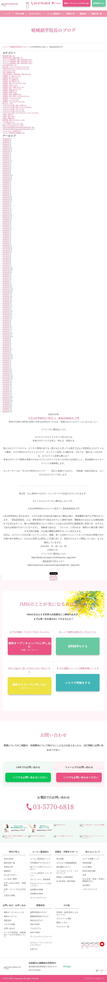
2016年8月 (6, 276)
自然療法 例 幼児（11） (11, 77)
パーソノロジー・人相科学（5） (12, 131)
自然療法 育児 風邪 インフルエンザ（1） (16, 96)
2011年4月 (6, 389)
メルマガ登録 (9, 924)
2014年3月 (6, 327)
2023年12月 (6, 160)
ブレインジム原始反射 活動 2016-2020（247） (17, 61)
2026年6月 (6, 140)
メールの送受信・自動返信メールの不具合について (15, 934)
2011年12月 (6, 375)
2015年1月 (6, 309)
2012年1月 (6, 373)
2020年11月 (6, 215)
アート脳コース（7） (9, 121)
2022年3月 (6, 192)
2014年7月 (6, 320)
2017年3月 (6, 263)
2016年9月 (6, 274)
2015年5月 (6, 301)
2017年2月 (6, 265)
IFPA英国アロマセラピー (40, 863)
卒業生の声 (8, 867)
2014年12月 (6, 311)
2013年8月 (6, 340)
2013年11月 (6, 334)
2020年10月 (6, 217)
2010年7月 (6, 406)
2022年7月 (6, 184)
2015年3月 (6, 305)
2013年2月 (6, 351)
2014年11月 (6, 312)
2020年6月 (6, 225)
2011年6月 (6, 386)
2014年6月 (6, 322)
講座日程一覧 (9, 863)
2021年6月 (6, 204)
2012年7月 (6, 364)
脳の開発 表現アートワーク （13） (14, 120)
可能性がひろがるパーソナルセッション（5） (16, 68)
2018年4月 (6, 239)
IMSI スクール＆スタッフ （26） (13, 125)
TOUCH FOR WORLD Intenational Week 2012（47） (19, 129)
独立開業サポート (63, 867)
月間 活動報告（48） (9, 72)
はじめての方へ (10, 875)
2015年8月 (6, 296)
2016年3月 (6, 283)
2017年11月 (6, 248)
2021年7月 (6, 203)
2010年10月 (6, 400)
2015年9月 (6, 294)
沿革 (84, 875)
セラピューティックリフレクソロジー (41, 944)
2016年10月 (6, 272)
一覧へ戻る (54, 577)
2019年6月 (6, 234)
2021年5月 (6, 206)
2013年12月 (6, 333)
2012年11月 (6, 356)
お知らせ (33, 949)
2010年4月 (6, 411)
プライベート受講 (63, 919)
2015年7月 (6, 298)
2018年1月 (6, 245)
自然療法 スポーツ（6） (10, 85)
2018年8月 (6, 236)
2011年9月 (6, 380)
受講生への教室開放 (64, 877)
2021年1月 (6, 212)
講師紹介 (7, 871)
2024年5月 (6, 153)
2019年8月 (6, 230)
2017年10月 (6, 250)
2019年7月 (6, 232)
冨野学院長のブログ (38, 912)
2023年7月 (6, 164)
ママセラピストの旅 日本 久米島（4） (15, 105)
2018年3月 (6, 241)
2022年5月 (6, 188)
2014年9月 (6, 316)
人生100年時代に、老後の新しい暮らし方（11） (17, 74)
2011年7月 (6, 384)
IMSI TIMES (35, 932)
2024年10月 (6, 151)
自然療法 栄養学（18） (10, 92)
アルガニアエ (35, 928)
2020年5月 (6, 226)
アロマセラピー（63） (9, 70)
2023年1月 (6, 173)
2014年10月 (6, 314)
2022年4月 (6, 190)
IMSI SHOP (35, 924)
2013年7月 (6, 342)
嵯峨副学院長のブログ (39, 916)
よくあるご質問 (10, 879)
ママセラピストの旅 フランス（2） (13, 109)
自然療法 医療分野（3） (10, 90)
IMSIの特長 (8, 859)
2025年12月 (6, 148)
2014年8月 (6, 318)
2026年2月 (6, 146)
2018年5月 (6, 237)
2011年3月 (6, 391)
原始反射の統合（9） (9, 56)
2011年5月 (6, 388)
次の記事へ (53, 579)
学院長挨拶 (87, 863)
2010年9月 (6, 402)
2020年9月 (6, 219)
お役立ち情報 (9, 895)
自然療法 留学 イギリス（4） (12, 88)
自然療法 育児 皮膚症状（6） (12, 94)
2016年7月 (6, 278)
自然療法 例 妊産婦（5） (11, 79)
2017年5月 (6, 259)
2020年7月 (6, 223)
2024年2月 (6, 159)
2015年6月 (6, 300)
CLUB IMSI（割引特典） (66, 881)
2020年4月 (6, 228)
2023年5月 (6, 166)
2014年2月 (6, 329)
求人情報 (60, 859)
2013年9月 (6, 338)
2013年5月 (6, 345)
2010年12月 (6, 397)
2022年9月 (6, 181)
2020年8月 (6, 221)
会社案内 (86, 885)
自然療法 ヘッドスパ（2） (11, 99)
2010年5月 (6, 409)
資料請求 (98, 3)
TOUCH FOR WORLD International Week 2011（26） (19, 127)
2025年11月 (6, 149)
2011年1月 (6, 395)
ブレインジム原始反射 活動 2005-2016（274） (17, 63)
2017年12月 (6, 246)
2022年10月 (6, 179)
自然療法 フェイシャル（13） (12, 98)
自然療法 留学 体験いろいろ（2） (13, 87)
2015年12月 (6, 289)
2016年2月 (6, 285)
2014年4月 (6, 325)
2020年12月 (6, 214)
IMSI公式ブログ (36, 920)
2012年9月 (6, 360)
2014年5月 (6, 323)
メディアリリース (89, 889)
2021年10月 (6, 201)
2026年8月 (6, 138)
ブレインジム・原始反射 (40, 879)
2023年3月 (6, 170)
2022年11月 (6, 177)
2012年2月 (6, 371)
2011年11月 (6, 377)
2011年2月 (6, 393)
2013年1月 (6, 353)
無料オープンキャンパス (76, 3)
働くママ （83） (8, 103)
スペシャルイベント (38, 898)
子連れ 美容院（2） (9, 118)
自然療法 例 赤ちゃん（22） (12, 76)
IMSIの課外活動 (88, 871)
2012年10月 (6, 358)
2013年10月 (6, 336)
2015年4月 (6, 303)
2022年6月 (6, 186)
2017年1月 (6, 267)
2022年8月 (6, 182)
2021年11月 (6, 199)
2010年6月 (6, 408)
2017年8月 (6, 254)
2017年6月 (6, 257)
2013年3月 (6, 349)
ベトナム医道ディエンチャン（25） (13, 123)
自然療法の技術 (36, 894)
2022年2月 (6, 193)
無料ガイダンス (10, 916)
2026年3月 (6, 144)
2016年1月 (6, 287)
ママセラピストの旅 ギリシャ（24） (14, 110)
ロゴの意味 (87, 867)
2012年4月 (6, 367)
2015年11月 (6, 290)
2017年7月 (6, 256)
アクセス (57, 3)
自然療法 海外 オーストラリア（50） (14, 83)
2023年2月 (6, 171)
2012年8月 (6, 362)
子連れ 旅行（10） (9, 116)
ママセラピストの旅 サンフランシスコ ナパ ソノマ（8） (21, 112)
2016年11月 (6, 270)
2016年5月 (6, 279)
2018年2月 (6, 243)
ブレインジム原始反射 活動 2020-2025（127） (17, 59)
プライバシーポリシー (95, 978)
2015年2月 (6, 307)
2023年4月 (6, 168)
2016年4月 (6, 281)
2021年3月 (6, 210)
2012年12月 (6, 355)
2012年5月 (6, 366)
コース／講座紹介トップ (40, 859)
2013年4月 (6, 347)
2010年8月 (6, 404)
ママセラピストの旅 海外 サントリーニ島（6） (17, 107)
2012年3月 (6, 369)
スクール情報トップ (90, 859)
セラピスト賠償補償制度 (66, 863)
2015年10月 (6, 292)
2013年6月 (6, 344)
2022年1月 (6, 195)
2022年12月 (6, 175)
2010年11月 (6, 398)
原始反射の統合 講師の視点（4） (13, 57)
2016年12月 (6, 268)
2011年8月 (6, 382)
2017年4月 (6, 261)
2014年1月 (6, 331)
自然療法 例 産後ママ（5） (11, 81)
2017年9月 (6, 252)
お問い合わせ (9, 928)
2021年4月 (6, 208)
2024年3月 (6, 157)
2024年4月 (6, 155)
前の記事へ (54, 576)
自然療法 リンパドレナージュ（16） (14, 101)
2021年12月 (6, 197)
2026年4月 (6, 142)
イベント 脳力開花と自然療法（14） (14, 132)
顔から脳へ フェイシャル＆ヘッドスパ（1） (16, 66)
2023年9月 (6, 162)
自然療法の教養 (36, 889)
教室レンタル (61, 922)
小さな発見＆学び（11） (10, 65)
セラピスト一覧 (62, 926)
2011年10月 (6, 378)
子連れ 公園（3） (8, 114)
